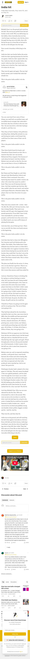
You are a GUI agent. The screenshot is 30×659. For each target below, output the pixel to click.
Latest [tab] (7, 582)
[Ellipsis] (28, 515)
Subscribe (20, 2)
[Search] (27, 582)
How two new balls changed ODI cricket (10, 587)
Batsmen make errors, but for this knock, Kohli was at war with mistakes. (10, 603)
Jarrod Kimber (8, 15)
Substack (7, 655)
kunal (6, 553)
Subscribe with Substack (16, 640)
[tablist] (8, 500)
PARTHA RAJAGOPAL (10, 515)
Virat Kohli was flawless (9, 600)
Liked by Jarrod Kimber (11, 516)
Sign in (26, 2)
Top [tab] (3, 582)
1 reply (8, 547)
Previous (6, 489)
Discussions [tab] (14, 582)
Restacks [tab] (12, 500)
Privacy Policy (20, 647)
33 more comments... (6, 574)
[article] (15, 591)
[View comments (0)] (9, 596)
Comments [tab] (5, 500)
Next (24, 489)
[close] (25, 613)
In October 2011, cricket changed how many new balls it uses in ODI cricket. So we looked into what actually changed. (10, 591)
